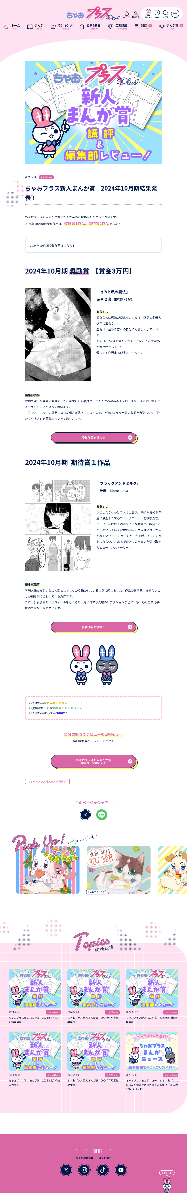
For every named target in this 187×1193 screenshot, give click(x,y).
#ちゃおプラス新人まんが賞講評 (47, 781)
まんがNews (46, 177)
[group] (101, 871)
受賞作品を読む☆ (93, 437)
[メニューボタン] (175, 13)
